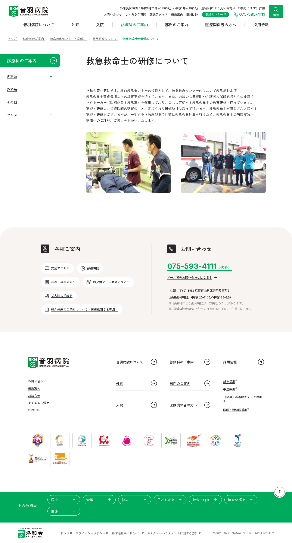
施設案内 (177, 14)
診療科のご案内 (134, 24)
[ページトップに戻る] (279, 492)
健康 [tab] (125, 499)
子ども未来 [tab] (165, 499)
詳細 (262, 8)
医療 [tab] (54, 499)
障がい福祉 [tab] (236, 499)
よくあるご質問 (135, 14)
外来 (75, 24)
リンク (64, 533)
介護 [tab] (89, 499)
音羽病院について (38, 24)
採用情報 (261, 24)
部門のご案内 (176, 24)
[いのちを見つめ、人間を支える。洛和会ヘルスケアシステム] (30, 533)
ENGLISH (192, 14)
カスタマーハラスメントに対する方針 (172, 533)
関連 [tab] (54, 511)
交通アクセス (159, 14)
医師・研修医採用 (235, 410)
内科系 (12, 76)
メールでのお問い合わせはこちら (189, 277)
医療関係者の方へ (220, 24)
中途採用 (229, 389)
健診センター (214, 14)
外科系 (12, 89)
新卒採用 (229, 381)
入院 (100, 24)
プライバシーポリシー (90, 533)
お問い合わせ (113, 14)
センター (14, 114)
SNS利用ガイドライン (126, 533)
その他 (12, 102)
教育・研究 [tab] (201, 499)
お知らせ (34, 395)
